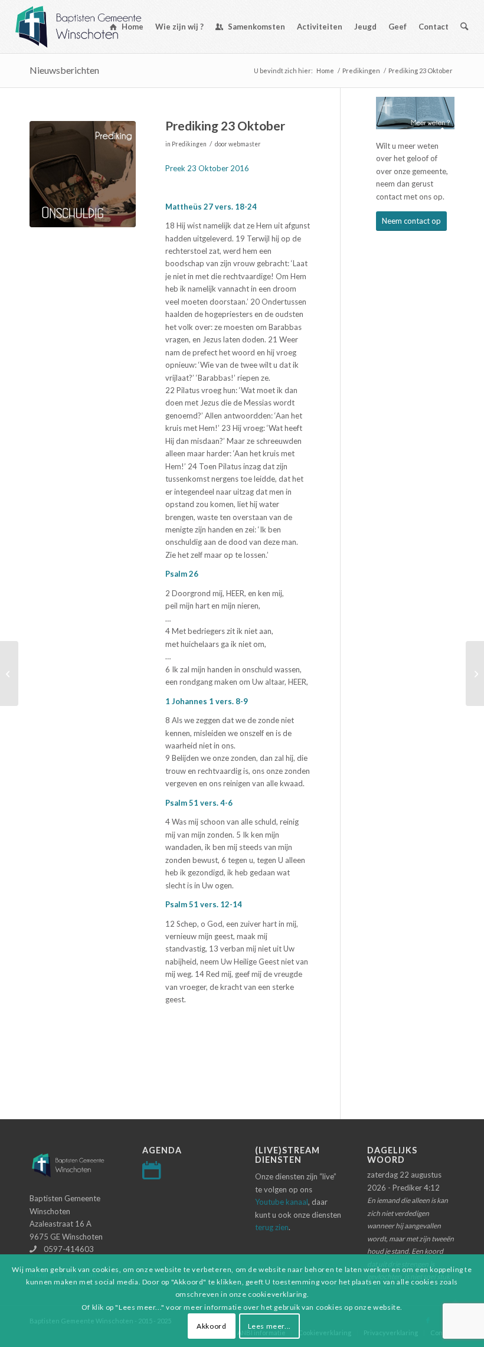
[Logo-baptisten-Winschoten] (87, 26)
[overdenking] (83, 174)
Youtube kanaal (281, 1202)
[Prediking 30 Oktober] (475, 673)
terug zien (272, 1227)
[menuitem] (126, 26)
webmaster (244, 144)
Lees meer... (269, 1326)
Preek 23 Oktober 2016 (207, 168)
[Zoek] (464, 26)
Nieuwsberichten (64, 70)
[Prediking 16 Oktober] (9, 673)
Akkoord (211, 1326)
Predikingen (189, 144)
